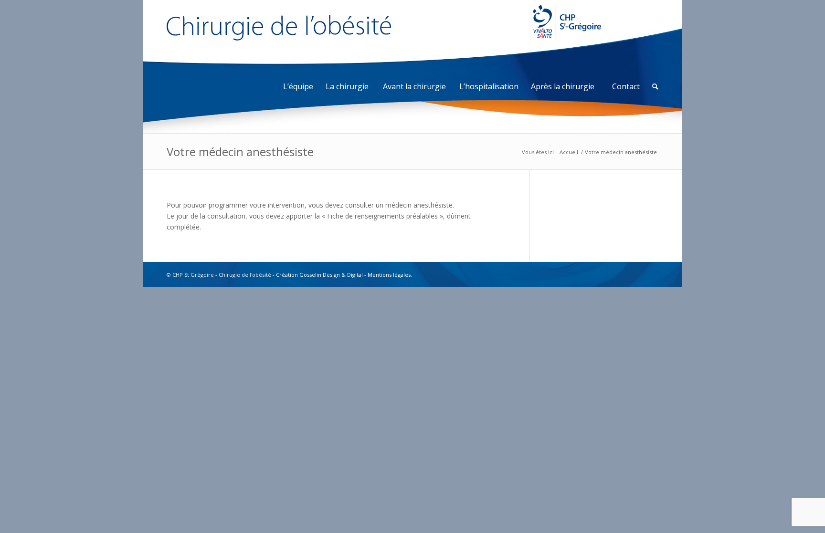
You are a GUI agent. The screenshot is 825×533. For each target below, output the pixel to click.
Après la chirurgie (562, 86)
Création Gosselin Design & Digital (319, 274)
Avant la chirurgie (414, 86)
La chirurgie (347, 86)
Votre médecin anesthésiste (240, 151)
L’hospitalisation (488, 86)
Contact (626, 86)
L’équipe (298, 86)
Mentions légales (389, 274)
